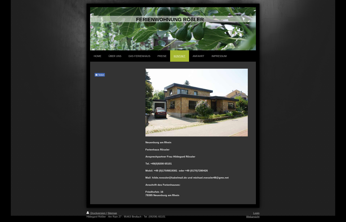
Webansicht (253, 216)
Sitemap (112, 213)
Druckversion (98, 213)
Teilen (101, 75)
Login (256, 213)
